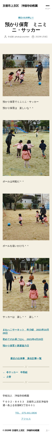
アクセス (26, 419)
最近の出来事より (26, 17)
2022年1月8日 (41, 37)
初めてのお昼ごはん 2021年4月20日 (23, 339)
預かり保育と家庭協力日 (16, 345)
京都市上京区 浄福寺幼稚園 (20, 5)
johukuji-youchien (22, 37)
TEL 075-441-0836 (26, 413)
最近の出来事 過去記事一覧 (26, 358)
